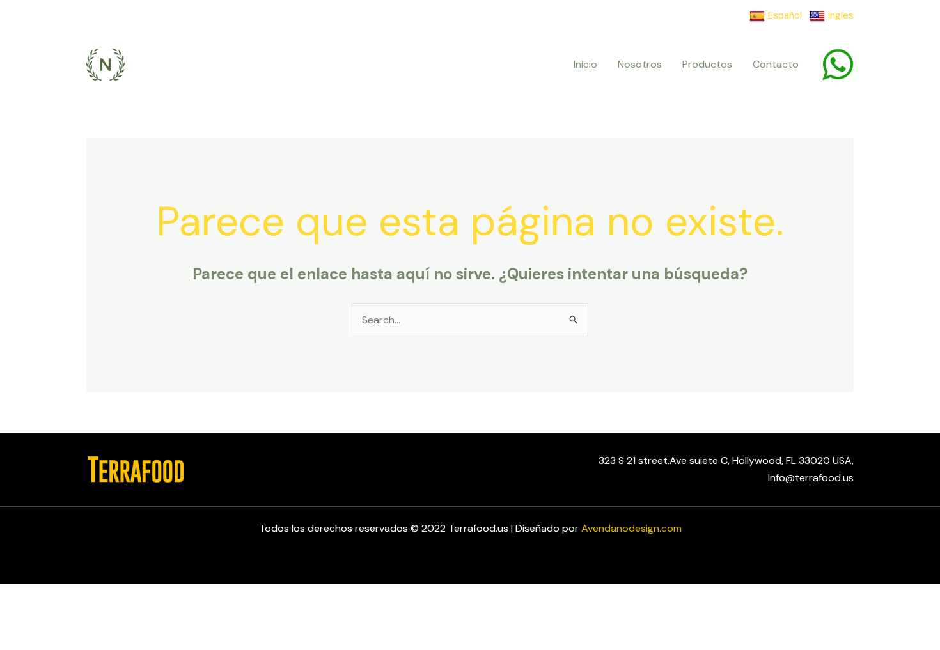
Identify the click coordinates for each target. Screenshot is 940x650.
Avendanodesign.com (631, 528)
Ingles (841, 15)
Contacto (776, 64)
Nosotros (640, 64)
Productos (707, 64)
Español (785, 15)
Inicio (585, 64)
